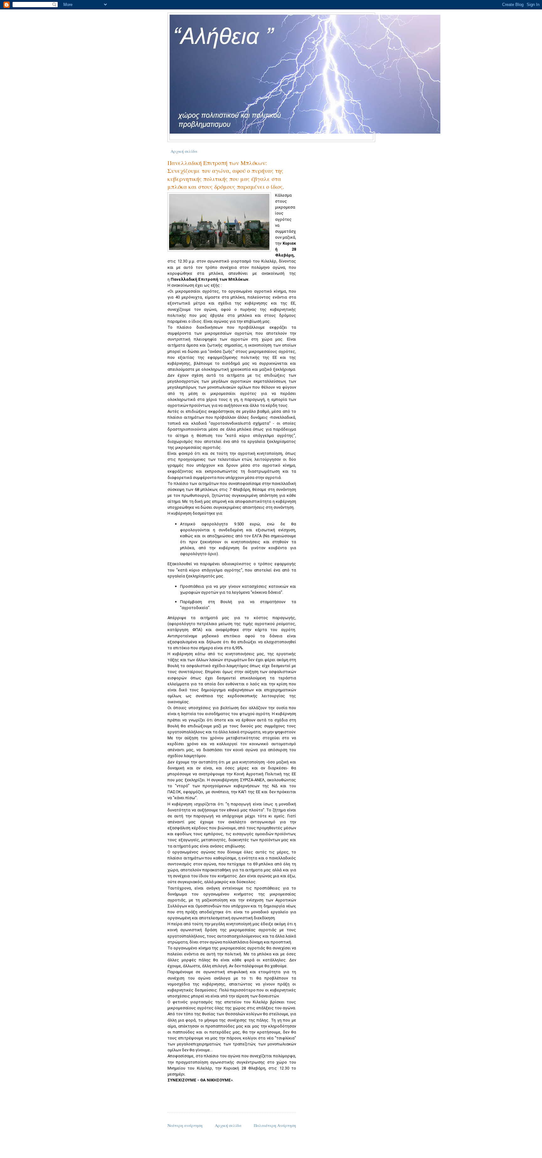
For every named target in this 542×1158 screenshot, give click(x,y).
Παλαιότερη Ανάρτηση (275, 1125)
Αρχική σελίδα (184, 151)
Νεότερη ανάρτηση (185, 1125)
